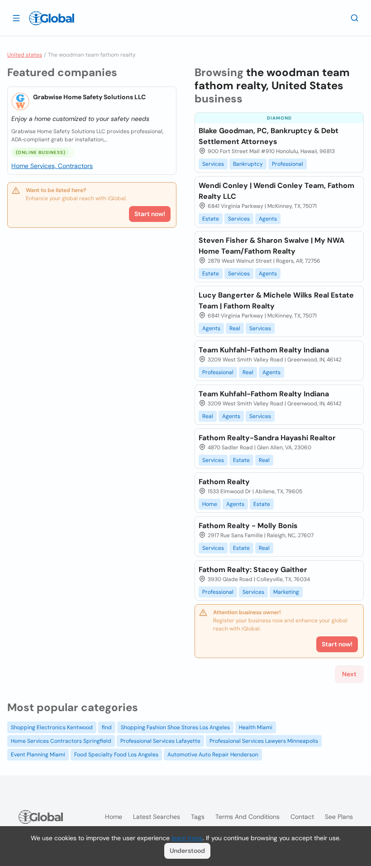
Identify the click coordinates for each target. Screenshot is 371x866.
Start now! (149, 214)
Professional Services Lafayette (160, 741)
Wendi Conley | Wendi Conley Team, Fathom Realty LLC (276, 191)
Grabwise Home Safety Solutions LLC (89, 97)
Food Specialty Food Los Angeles (116, 754)
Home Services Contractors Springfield (61, 741)
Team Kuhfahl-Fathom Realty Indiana (264, 350)
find (107, 727)
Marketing (286, 592)
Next (349, 674)
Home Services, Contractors (52, 166)
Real (234, 328)
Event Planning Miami (38, 754)
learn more (187, 838)
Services (213, 164)
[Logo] (51, 18)
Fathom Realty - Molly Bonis (248, 525)
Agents (268, 218)
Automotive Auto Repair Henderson (212, 754)
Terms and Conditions (247, 817)
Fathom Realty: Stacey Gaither (253, 569)
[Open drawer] (16, 18)
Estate (210, 218)
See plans (339, 817)
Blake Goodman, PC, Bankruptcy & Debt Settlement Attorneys (268, 136)
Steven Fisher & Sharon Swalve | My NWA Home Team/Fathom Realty (271, 246)
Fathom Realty (224, 481)
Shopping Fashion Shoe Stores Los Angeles (175, 727)
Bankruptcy (248, 164)
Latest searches (156, 817)
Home (209, 504)
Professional (287, 164)
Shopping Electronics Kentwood (52, 727)
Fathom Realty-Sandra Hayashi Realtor (267, 438)
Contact (302, 817)
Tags (198, 817)
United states (24, 54)
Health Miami (255, 727)
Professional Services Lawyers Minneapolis (263, 741)
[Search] (355, 18)
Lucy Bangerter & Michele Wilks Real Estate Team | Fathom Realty (276, 300)
